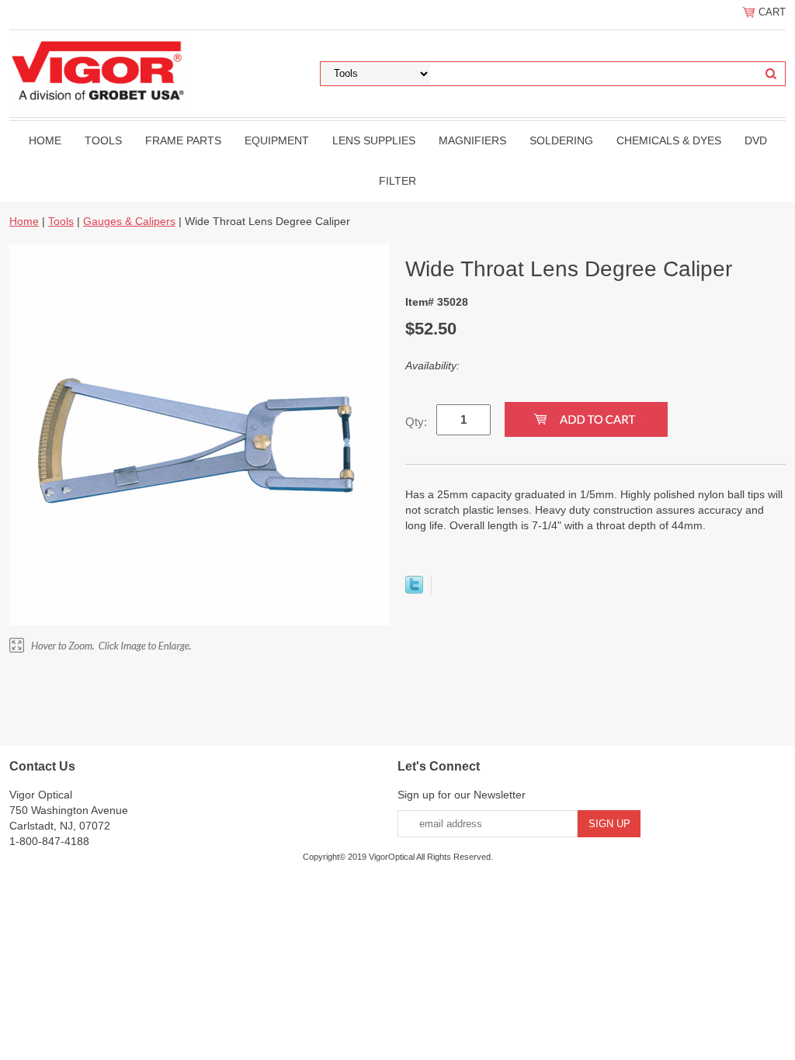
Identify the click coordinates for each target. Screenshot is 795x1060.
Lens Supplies (373, 140)
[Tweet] (414, 590)
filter (397, 181)
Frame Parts (183, 140)
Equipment (277, 140)
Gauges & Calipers (129, 221)
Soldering (561, 140)
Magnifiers (472, 140)
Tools (103, 140)
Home (45, 140)
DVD (756, 140)
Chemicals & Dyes (668, 140)
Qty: (416, 421)
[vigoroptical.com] (100, 69)
